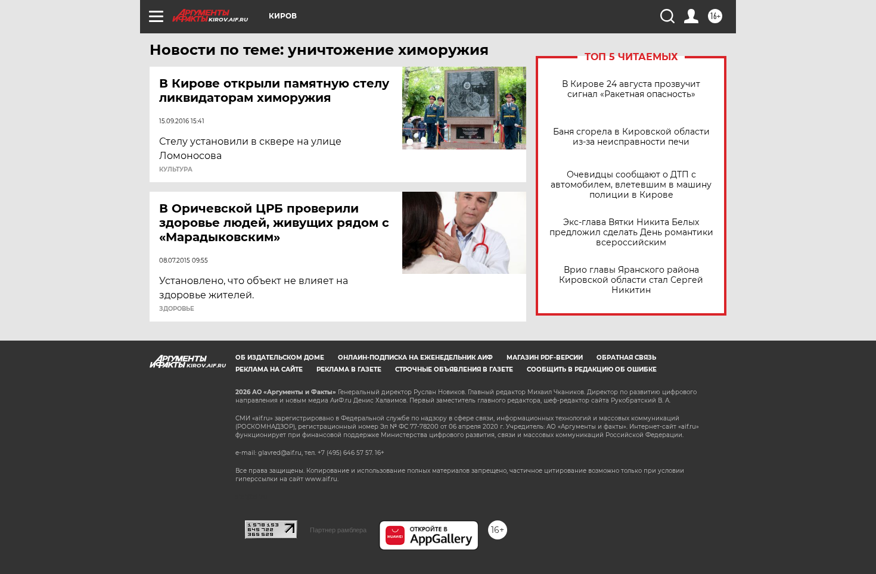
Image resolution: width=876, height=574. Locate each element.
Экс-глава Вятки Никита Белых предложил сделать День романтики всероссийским (631, 232)
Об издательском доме (279, 357)
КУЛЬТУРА (175, 170)
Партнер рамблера (338, 530)
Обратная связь (626, 357)
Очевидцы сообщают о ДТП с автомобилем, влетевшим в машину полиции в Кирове (631, 185)
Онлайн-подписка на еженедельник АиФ (415, 357)
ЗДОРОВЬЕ (176, 309)
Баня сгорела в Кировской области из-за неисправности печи (631, 137)
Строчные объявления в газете (454, 369)
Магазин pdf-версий (545, 357)
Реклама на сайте (269, 369)
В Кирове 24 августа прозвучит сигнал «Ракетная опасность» (631, 89)
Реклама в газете (348, 369)
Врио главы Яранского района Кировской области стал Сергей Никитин (631, 280)
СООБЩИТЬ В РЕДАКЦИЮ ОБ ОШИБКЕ (592, 369)
